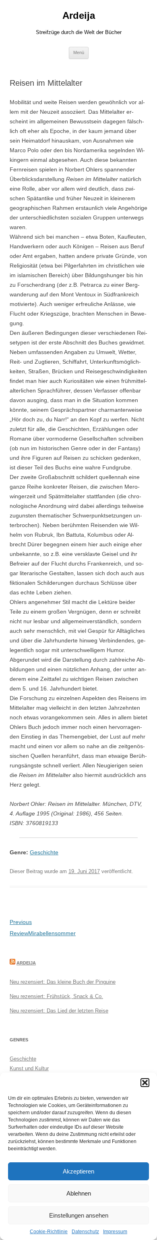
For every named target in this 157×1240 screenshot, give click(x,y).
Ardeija (78, 15)
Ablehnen (78, 1193)
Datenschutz (85, 1231)
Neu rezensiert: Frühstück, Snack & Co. (56, 996)
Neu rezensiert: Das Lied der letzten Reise (59, 1011)
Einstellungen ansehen (78, 1215)
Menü (78, 52)
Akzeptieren (78, 1171)
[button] (145, 1083)
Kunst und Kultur (29, 1068)
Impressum (115, 1231)
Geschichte (44, 852)
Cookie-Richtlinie (49, 1231)
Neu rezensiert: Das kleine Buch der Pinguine (63, 982)
